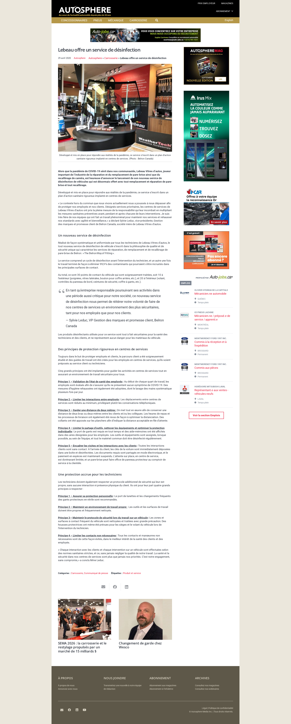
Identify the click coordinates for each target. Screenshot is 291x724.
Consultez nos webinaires (207, 689)
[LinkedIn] (77, 710)
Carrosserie (111, 58)
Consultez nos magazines (207, 685)
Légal (204, 708)
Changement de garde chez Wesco (140, 645)
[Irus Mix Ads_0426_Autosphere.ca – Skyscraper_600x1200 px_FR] (206, 180)
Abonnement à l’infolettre (161, 689)
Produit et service (132, 573)
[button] (232, 11)
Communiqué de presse (96, 573)
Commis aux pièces (206, 367)
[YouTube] (84, 710)
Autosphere (79, 58)
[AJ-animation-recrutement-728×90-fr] (145, 41)
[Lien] (206, 278)
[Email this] (103, 587)
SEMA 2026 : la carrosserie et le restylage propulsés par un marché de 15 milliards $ (82, 647)
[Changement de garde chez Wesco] (145, 619)
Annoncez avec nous (67, 689)
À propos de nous (66, 685)
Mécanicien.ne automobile (210, 293)
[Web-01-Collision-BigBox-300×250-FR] (206, 224)
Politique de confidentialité (220, 708)
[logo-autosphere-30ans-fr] (85, 11)
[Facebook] (69, 710)
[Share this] (115, 587)
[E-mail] (62, 710)
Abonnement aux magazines (162, 685)
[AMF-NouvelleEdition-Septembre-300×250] (206, 83)
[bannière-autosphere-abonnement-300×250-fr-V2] (206, 268)
